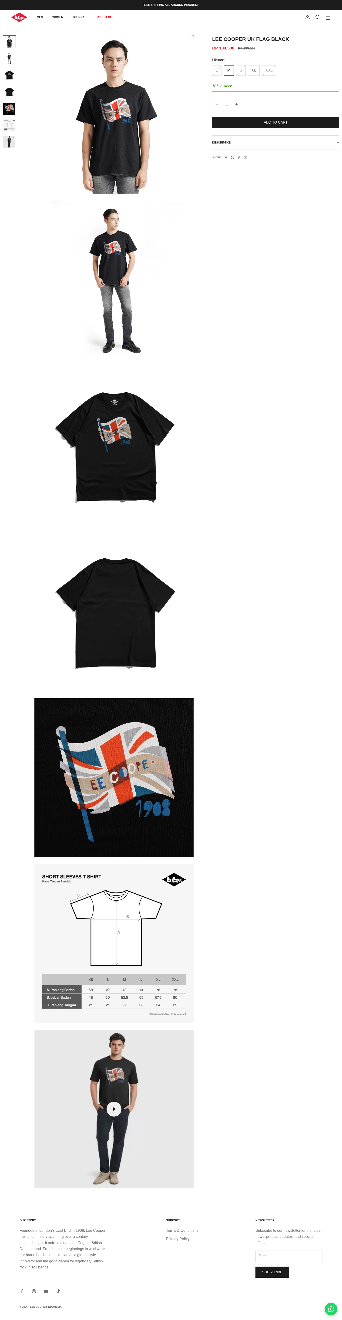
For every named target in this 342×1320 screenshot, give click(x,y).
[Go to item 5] (9, 108)
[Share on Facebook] (226, 157)
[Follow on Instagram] (34, 1291)
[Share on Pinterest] (239, 157)
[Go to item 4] (9, 91)
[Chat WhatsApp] (331, 1309)
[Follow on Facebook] (22, 1291)
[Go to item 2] (9, 58)
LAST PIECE (104, 17)
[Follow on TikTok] (58, 1291)
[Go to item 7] (9, 142)
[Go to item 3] (9, 75)
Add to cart (276, 122)
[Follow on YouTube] (46, 1291)
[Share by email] (245, 157)
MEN (40, 17)
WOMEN (57, 17)
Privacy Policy (178, 1239)
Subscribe (272, 1272)
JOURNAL (79, 17)
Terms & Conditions (182, 1230)
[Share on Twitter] (232, 157)
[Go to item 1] (9, 41)
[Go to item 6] (9, 125)
